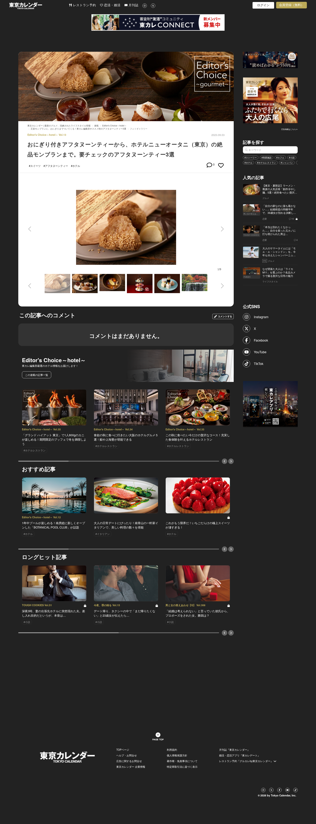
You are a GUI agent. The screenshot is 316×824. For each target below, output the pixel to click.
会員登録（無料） (291, 5)
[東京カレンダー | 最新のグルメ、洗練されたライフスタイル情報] (39, 5)
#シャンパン (287, 162)
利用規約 (172, 749)
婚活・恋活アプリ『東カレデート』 (239, 755)
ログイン (263, 5)
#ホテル (248, 162)
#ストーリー (250, 157)
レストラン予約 (84, 5)
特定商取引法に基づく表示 (182, 766)
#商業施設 (267, 157)
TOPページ (122, 749)
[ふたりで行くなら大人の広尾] (270, 100)
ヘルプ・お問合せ (126, 755)
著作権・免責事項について (182, 761)
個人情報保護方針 (177, 755)
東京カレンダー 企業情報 (130, 766)
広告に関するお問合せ (129, 761)
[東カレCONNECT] (158, 22)
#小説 (292, 157)
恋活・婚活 (112, 5)
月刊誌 (132, 5)
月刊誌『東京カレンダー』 (234, 749)
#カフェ (280, 157)
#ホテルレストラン (266, 162)
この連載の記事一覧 (36, 375)
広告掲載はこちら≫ (289, 129)
